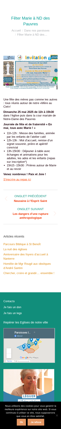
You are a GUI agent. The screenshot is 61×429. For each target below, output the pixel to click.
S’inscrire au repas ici (17, 179)
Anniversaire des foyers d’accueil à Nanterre (25, 256)
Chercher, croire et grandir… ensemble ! (28, 273)
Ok (21, 422)
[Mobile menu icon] (54, 5)
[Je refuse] (56, 415)
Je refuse (36, 422)
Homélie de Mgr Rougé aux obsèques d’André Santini (27, 266)
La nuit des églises (15, 249)
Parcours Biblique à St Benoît (22, 244)
